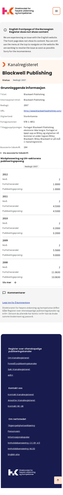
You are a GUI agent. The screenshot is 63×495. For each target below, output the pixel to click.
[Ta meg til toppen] (58, 480)
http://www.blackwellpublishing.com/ (43, 110)
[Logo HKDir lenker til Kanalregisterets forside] (19, 11)
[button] (31, 282)
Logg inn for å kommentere (16, 302)
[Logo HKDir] (31, 472)
